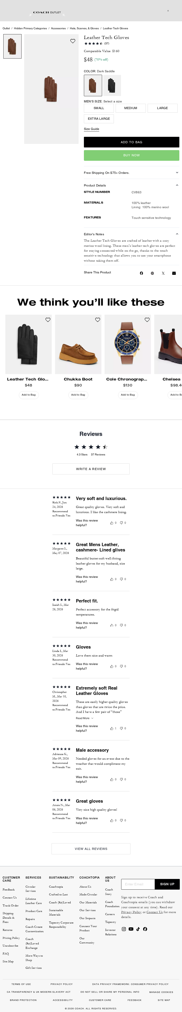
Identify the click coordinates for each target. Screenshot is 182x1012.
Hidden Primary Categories (30, 28)
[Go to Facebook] (145, 930)
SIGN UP (167, 884)
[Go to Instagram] (124, 930)
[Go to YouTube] (131, 930)
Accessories (58, 28)
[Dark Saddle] (93, 85)
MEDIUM (130, 108)
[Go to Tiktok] (138, 930)
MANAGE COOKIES (161, 992)
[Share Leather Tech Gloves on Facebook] (141, 273)
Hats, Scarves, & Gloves (84, 28)
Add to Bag (132, 142)
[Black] (112, 85)
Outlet (6, 28)
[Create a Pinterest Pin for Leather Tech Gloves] (152, 273)
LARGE (162, 108)
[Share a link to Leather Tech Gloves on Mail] (174, 273)
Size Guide (91, 129)
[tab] (47, 12)
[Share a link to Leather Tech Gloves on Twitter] (163, 273)
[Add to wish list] (72, 41)
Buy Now (131, 155)
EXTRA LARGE (99, 118)
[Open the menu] (174, 10)
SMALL (99, 108)
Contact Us (154, 912)
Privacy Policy (131, 912)
